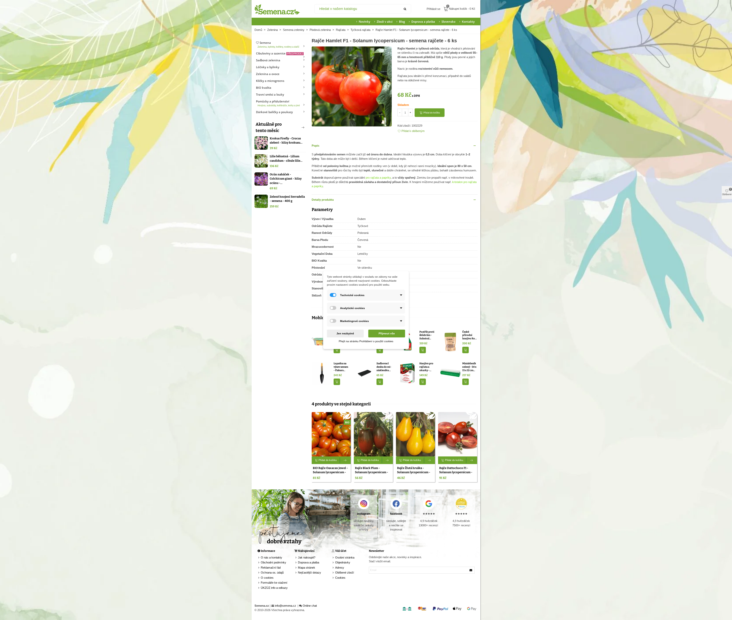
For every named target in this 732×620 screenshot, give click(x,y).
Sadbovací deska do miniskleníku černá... (383, 367)
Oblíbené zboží (344, 572)
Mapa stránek (306, 567)
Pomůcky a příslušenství (278, 103)
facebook (396, 513)
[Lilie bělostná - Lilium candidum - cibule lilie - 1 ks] (261, 161)
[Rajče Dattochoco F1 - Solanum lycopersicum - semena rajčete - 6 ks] (457, 434)
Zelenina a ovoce (267, 74)
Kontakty (468, 21)
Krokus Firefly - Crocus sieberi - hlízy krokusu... (286, 141)
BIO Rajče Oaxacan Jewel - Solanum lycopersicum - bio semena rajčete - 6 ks (330, 472)
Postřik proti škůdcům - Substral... (426, 335)
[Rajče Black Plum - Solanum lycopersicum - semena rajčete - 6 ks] (373, 434)
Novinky (364, 21)
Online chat (310, 605)
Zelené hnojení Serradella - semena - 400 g (287, 199)
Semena (278, 44)
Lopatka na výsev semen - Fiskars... (341, 367)
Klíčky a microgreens (270, 81)
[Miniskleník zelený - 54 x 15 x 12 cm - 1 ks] (450, 373)
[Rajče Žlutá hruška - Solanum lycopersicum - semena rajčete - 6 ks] (415, 434)
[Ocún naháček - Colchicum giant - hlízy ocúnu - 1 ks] (261, 179)
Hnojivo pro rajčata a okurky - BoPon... (426, 367)
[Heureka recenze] (461, 503)
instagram (363, 513)
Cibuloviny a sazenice (279, 53)
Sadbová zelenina (268, 60)
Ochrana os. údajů (272, 572)
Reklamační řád (271, 567)
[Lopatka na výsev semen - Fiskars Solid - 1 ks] (322, 373)
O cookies (267, 577)
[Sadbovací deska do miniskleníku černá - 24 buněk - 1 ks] (365, 373)
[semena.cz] (277, 9)
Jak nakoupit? (306, 557)
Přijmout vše (387, 333)
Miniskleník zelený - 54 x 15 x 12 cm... (469, 367)
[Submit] (405, 8)
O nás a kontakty (271, 557)
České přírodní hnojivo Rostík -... (469, 335)
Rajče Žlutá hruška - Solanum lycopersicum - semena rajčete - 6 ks (413, 472)
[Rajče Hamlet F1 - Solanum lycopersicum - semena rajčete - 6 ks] (352, 86)
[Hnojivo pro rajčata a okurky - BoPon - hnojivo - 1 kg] (407, 373)
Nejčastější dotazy (309, 572)
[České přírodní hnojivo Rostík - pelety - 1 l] (450, 341)
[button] (296, 127)
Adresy (339, 567)
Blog (402, 21)
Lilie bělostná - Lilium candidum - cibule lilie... (286, 158)
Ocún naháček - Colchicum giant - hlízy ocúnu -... (286, 179)
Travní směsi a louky (270, 94)
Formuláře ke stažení (274, 582)
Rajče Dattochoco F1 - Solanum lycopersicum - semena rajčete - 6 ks (455, 472)
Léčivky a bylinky (267, 67)
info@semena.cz (286, 605)
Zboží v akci (384, 21)
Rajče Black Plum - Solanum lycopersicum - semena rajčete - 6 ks (371, 472)
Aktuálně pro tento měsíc (269, 127)
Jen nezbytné (345, 333)
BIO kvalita (263, 87)
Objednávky (342, 562)
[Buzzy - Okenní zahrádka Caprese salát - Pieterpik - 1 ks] (322, 341)
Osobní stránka (344, 557)
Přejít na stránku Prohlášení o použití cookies (366, 341)
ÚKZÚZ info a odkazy (274, 587)
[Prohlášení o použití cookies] (333, 577)
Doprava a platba (423, 21)
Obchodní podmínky (273, 562)
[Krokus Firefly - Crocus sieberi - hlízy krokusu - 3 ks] (261, 143)
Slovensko (448, 21)
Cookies (340, 577)
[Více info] (345, 460)
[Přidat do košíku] (337, 350)
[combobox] (357, 8)
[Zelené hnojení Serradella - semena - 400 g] (261, 201)
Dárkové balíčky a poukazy (274, 112)
